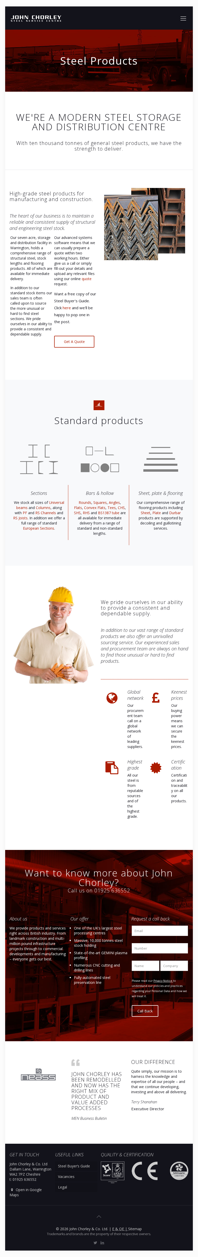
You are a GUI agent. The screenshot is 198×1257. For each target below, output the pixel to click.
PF (25, 512)
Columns (43, 507)
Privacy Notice (163, 981)
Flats (78, 507)
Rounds (85, 502)
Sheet (145, 512)
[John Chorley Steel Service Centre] (36, 18)
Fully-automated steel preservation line (92, 980)
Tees (112, 507)
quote (87, 278)
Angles (114, 502)
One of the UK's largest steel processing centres (98, 930)
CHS (121, 507)
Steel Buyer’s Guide (74, 1166)
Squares (100, 502)
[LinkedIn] (102, 1242)
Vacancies (66, 1176)
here (67, 307)
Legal (62, 1187)
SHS (77, 512)
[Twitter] (95, 1242)
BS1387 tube (108, 512)
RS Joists (20, 517)
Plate (156, 512)
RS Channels (45, 512)
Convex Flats (94, 507)
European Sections (38, 528)
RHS (86, 512)
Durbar (175, 512)
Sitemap (135, 1228)
